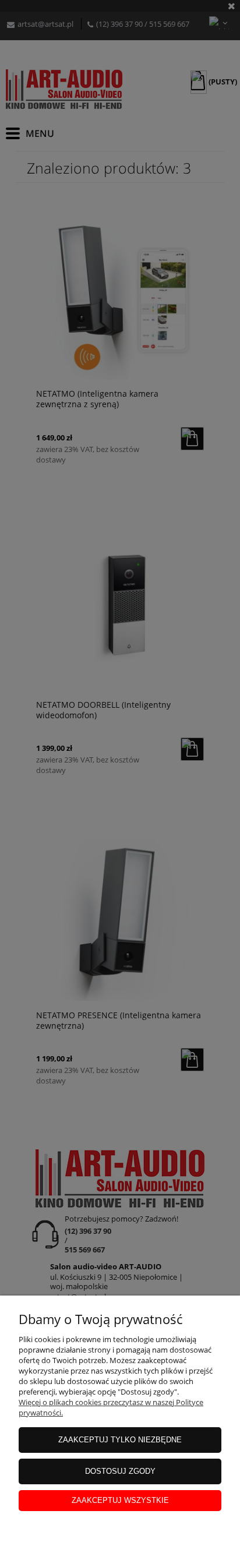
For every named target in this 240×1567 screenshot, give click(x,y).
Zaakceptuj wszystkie (120, 1500)
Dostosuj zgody (120, 1471)
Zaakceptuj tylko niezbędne (120, 1439)
